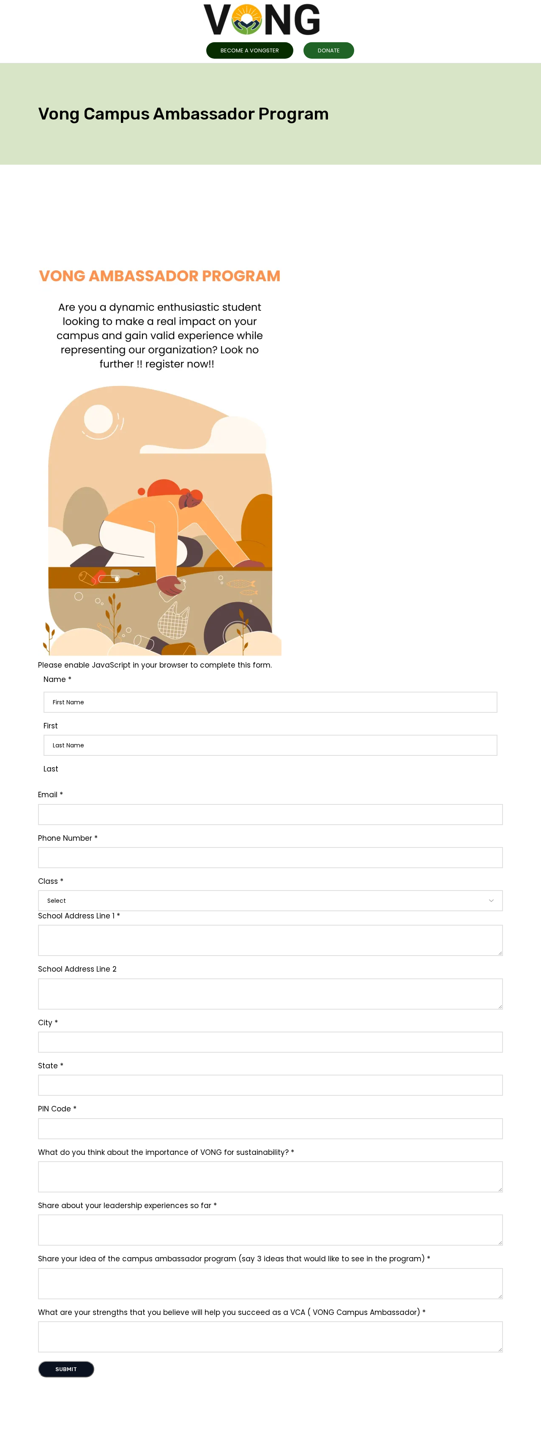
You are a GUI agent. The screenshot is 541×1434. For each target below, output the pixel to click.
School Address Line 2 (77, 969)
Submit (66, 1369)
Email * (50, 795)
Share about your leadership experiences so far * (127, 1206)
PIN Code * (57, 1109)
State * (50, 1066)
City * (48, 1023)
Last (51, 769)
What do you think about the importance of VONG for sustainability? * (166, 1152)
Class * (50, 881)
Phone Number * (68, 838)
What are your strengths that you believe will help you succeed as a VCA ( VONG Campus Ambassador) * (232, 1312)
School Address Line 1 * (79, 916)
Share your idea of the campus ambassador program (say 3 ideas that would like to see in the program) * (234, 1259)
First (51, 726)
